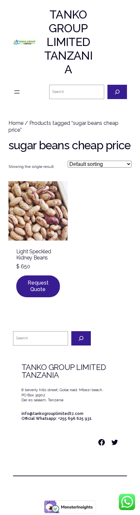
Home (15, 123)
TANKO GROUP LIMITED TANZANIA (68, 42)
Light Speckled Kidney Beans (33, 254)
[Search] (117, 92)
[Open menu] (17, 92)
